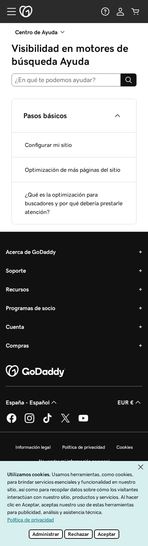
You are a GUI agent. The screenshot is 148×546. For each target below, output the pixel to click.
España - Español (28, 402)
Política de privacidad (83, 447)
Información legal (33, 447)
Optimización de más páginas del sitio (72, 170)
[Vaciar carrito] (135, 11)
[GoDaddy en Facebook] (11, 422)
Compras (17, 345)
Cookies (124, 447)
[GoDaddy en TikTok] (47, 422)
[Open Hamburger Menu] (8, 11)
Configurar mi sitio (48, 145)
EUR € (125, 402)
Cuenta (15, 327)
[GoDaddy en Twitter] (65, 422)
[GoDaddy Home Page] (35, 371)
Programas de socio (30, 308)
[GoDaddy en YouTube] (83, 422)
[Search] (129, 79)
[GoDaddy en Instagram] (29, 422)
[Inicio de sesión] (120, 11)
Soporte (16, 270)
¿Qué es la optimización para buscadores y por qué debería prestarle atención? (73, 203)
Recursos (17, 289)
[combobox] (66, 80)
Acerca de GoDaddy (31, 252)
